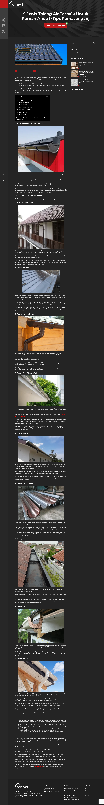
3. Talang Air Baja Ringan (24, 106)
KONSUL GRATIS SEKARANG (56, 25)
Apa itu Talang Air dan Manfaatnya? (26, 99)
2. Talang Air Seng (22, 104)
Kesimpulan (19, 119)
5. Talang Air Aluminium (23, 109)
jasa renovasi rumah (47, 89)
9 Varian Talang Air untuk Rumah (25, 101)
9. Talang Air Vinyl (22, 116)
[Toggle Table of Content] (46, 96)
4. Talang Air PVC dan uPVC (24, 107)
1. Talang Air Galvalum (23, 102)
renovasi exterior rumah (32, 189)
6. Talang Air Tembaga (23, 111)
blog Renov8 (39, 766)
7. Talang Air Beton (22, 112)
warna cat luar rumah (56, 712)
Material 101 (39, 71)
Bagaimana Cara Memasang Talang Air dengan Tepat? (32, 117)
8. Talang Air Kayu (22, 114)
